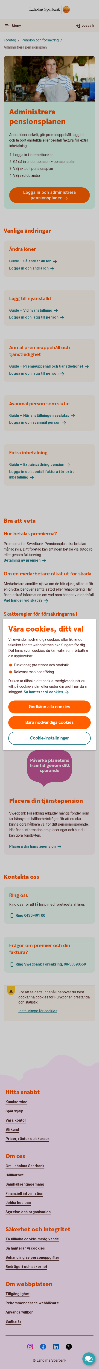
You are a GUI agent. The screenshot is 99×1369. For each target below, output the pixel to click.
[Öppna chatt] (88, 1358)
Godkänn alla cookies (49, 707)
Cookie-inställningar (49, 738)
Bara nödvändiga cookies (49, 722)
